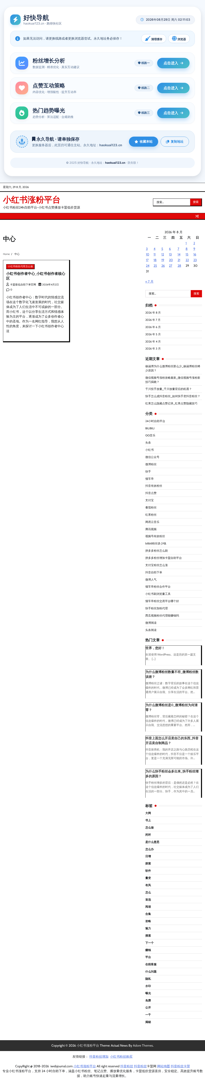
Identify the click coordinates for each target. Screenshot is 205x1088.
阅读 (148, 906)
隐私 (148, 978)
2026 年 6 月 (153, 327)
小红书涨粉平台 (31, 199)
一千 (148, 1014)
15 (187, 254)
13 (170, 254)
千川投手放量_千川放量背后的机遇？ (168, 389)
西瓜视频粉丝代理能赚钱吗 (162, 615)
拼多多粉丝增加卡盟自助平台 (163, 557)
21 (179, 260)
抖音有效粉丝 (153, 485)
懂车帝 (149, 478)
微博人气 (151, 579)
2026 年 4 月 (153, 341)
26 (163, 266)
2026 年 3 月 (153, 348)
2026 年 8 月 (153, 312)
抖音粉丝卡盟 (180, 1066)
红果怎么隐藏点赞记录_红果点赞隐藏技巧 (171, 403)
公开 (148, 1007)
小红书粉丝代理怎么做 (20, 266)
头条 (148, 442)
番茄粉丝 (151, 507)
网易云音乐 (152, 522)
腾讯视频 (151, 529)
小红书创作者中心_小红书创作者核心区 (35, 275)
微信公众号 (152, 457)
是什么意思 (152, 842)
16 (194, 254)
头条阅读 (151, 630)
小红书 (149, 449)
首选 (148, 899)
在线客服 (151, 964)
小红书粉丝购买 (121, 1056)
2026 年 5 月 (153, 334)
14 (179, 254)
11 (155, 254)
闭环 (148, 834)
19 (162, 260)
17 (147, 260)
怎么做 (149, 827)
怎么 (148, 892)
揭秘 (148, 1022)
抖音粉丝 (126, 1066)
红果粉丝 (151, 514)
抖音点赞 (151, 493)
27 (170, 266)
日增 (148, 856)
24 (147, 266)
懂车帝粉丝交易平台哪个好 (162, 601)
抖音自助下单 (153, 572)
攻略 (148, 921)
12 (162, 254)
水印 (148, 986)
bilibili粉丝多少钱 (155, 543)
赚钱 (148, 950)
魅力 (148, 928)
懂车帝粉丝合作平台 (158, 586)
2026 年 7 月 (153, 319)
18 (155, 260)
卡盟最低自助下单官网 (23, 284)
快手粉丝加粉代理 (156, 608)
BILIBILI (150, 428)
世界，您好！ (155, 648)
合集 (148, 913)
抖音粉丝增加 (99, 1056)
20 (171, 260)
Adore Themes (143, 1045)
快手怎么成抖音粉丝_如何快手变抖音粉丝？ (172, 396)
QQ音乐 (150, 435)
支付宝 (149, 500)
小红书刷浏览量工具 (158, 593)
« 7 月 (149, 281)
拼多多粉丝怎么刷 (156, 550)
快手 (148, 471)
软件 (148, 870)
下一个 (149, 942)
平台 (148, 957)
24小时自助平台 (155, 421)
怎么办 (149, 849)
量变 (148, 877)
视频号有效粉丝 (155, 536)
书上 (148, 820)
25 (155, 266)
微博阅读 (151, 622)
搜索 (148, 935)
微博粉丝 (151, 464)
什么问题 (151, 971)
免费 (148, 1000)
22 (187, 260)
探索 (148, 863)
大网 (148, 813)
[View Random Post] (197, 216)
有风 (148, 885)
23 (195, 260)
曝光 (148, 993)
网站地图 (163, 1066)
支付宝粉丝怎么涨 (156, 565)
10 (147, 254)
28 (179, 266)
